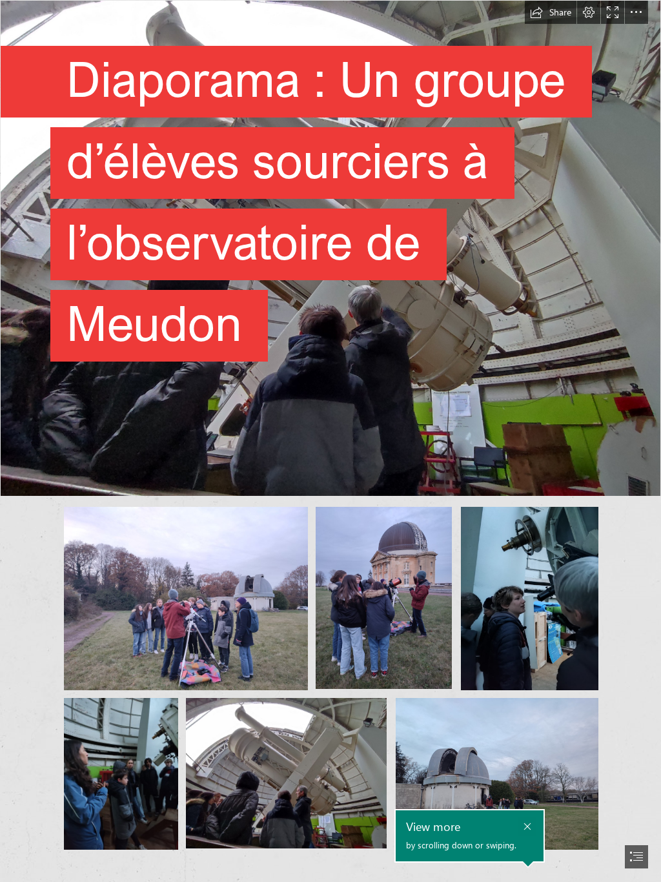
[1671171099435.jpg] (384, 598)
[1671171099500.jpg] (120, 773)
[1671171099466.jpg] (529, 598)
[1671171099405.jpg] (185, 598)
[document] (330, 441)
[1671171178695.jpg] (496, 773)
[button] (550, 12)
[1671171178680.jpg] (286, 773)
